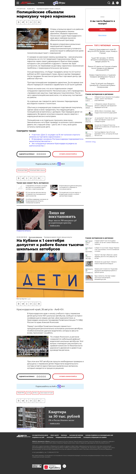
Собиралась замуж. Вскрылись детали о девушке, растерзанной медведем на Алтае (105, 105)
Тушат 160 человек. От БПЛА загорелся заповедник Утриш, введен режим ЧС (102, 60)
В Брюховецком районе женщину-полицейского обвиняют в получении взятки (70, 187)
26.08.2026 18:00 (22, 237)
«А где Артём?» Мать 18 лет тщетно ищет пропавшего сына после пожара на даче (106, 119)
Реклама (64, 435)
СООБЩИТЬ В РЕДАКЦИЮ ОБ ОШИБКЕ (95, 437)
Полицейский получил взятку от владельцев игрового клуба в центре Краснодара (70, 194)
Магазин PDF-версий (76, 435)
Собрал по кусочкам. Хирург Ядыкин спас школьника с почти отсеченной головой (107, 249)
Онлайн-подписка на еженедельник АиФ (99, 435)
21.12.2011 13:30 (21, 8)
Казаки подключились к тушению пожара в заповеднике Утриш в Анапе (102, 77)
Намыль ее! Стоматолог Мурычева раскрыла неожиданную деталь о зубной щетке (106, 270)
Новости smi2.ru (24, 231)
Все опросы (102, 35)
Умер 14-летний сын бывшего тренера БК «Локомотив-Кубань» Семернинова (102, 85)
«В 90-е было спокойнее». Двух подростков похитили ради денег (106, 112)
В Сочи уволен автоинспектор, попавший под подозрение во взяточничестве (36, 194)
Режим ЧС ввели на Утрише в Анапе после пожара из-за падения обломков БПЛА (102, 68)
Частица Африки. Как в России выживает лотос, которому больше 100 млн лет (106, 133)
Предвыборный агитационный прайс (68, 437)
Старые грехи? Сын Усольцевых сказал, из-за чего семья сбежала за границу (106, 242)
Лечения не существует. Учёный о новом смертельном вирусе (106, 262)
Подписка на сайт (38, 437)
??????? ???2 (90, 142)
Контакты (50, 437)
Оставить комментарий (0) (68, 154)
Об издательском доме (40, 435)
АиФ (29, 299)
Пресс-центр (54, 435)
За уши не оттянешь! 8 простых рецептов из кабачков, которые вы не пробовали (107, 126)
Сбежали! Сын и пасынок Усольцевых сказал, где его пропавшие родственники (107, 98)
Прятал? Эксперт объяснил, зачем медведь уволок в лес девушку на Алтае (106, 256)
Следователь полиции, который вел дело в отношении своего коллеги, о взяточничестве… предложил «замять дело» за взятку (32, 188)
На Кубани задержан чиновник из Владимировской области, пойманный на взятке (37, 200)
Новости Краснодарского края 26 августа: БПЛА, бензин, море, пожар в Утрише (102, 51)
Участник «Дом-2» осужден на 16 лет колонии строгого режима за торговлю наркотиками (54, 136)
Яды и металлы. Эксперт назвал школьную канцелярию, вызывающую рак (105, 277)
